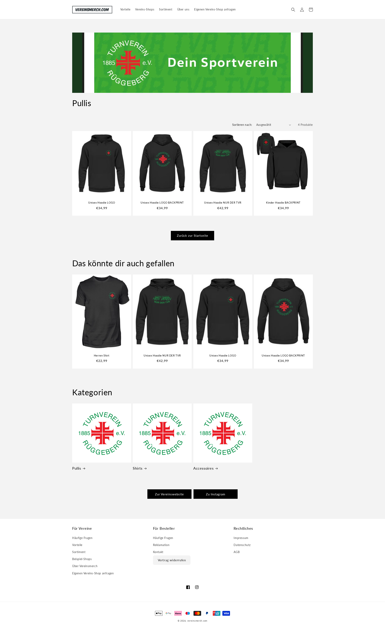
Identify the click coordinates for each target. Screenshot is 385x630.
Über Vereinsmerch (84, 566)
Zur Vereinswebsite (169, 494)
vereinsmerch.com (197, 620)
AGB (237, 552)
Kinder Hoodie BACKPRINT (283, 202)
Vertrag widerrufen (172, 560)
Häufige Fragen (82, 538)
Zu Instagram (215, 494)
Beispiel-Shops (82, 559)
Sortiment (78, 552)
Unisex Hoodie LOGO (101, 202)
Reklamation (161, 545)
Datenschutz (242, 545)
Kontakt (158, 552)
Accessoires (203, 468)
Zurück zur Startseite (192, 236)
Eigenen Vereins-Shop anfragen (93, 573)
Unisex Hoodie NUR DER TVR (222, 202)
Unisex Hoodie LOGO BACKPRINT (162, 202)
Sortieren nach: (242, 124)
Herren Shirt (101, 355)
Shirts (138, 468)
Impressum (241, 538)
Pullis (76, 468)
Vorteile (77, 545)
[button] (293, 9)
